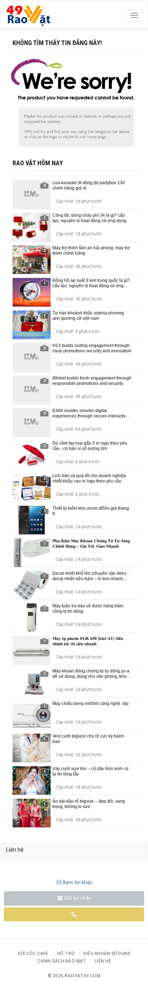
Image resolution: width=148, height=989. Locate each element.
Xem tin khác (78, 882)
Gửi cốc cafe (33, 953)
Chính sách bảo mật (61, 961)
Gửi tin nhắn (77, 898)
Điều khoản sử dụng (106, 953)
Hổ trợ (66, 953)
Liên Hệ (103, 961)
